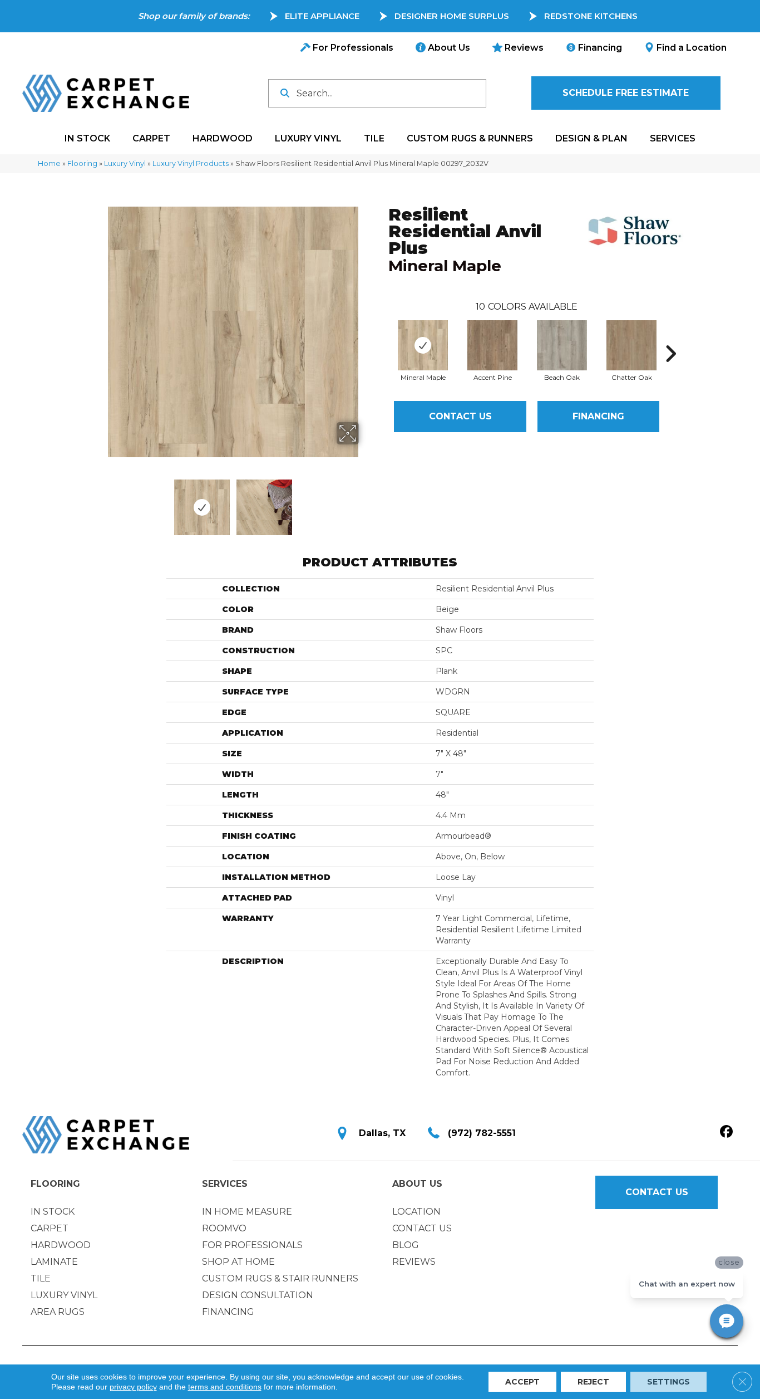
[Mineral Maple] (423, 345)
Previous (100, 501)
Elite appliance (322, 16)
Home (49, 163)
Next (366, 501)
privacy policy (133, 1386)
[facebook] (726, 1132)
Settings (668, 1382)
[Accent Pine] (492, 345)
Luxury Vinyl (125, 163)
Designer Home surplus (451, 16)
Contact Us (460, 416)
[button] (625, 93)
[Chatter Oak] (631, 345)
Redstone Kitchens (591, 16)
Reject (593, 1382)
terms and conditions (224, 1386)
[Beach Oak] (562, 345)
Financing (598, 416)
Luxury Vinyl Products (190, 163)
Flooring (82, 163)
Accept (522, 1382)
